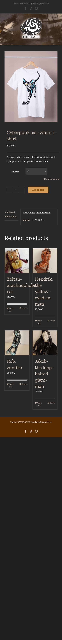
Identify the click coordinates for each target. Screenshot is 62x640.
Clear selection (51, 179)
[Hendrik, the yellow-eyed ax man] (45, 260)
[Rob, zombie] (17, 342)
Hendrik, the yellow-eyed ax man (44, 291)
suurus (15, 171)
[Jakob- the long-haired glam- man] (45, 342)
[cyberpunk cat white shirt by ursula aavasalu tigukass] (31, 86)
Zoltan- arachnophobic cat (22, 285)
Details (24, 308)
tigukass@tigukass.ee (41, 4)
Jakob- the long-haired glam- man (44, 373)
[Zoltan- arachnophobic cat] (17, 260)
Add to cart (38, 189)
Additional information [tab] (10, 214)
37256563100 (25, 4)
